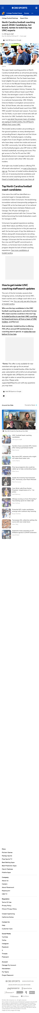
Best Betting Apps (8, 862)
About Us (5, 881)
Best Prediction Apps (9, 866)
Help (3, 925)
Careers (4, 884)
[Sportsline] (27, 988)
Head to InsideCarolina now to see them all (18, 179)
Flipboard (5, 957)
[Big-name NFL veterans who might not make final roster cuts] (6, 460)
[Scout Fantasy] (14, 996)
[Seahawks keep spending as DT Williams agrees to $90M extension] (6, 534)
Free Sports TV (7, 859)
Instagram (5, 944)
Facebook (5, 947)
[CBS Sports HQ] (28, 981)
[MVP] (32, 992)
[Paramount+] (9, 992)
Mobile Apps (6, 872)
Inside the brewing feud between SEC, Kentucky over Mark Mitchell (24, 478)
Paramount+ (6, 891)
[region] (19, 419)
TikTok (4, 940)
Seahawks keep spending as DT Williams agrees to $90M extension (24, 531)
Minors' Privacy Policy (9, 909)
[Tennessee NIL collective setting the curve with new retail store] (6, 523)
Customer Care (7, 929)
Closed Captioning (8, 914)
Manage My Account (9, 965)
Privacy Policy (6, 906)
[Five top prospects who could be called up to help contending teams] (6, 470)
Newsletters (6, 969)
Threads (4, 954)
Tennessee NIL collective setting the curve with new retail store (24, 521)
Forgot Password (7, 975)
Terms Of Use (6, 902)
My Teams (5, 972)
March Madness (7, 869)
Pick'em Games (7, 852)
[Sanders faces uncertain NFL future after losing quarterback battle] (6, 449)
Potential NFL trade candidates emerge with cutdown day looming (24, 510)
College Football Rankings (10, 18)
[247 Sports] (13, 988)
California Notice (8, 917)
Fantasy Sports (7, 856)
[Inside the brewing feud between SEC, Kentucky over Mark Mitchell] (6, 481)
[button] (2, 8)
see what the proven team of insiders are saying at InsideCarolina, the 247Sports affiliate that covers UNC (18, 122)
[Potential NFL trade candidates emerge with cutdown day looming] (6, 513)
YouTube (5, 937)
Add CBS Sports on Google (13, 40)
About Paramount (8, 887)
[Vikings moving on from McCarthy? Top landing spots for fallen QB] (6, 502)
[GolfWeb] (25, 996)
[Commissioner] (21, 992)
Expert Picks (24, 18)
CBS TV (4, 894)
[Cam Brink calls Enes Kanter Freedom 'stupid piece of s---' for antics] (6, 492)
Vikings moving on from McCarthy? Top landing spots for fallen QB (24, 500)
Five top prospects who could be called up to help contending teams (24, 468)
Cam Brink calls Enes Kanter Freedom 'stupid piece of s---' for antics (23, 490)
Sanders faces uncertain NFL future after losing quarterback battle (24, 447)
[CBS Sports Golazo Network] (19, 985)
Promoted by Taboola (30, 405)
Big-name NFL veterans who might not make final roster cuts (24, 457)
